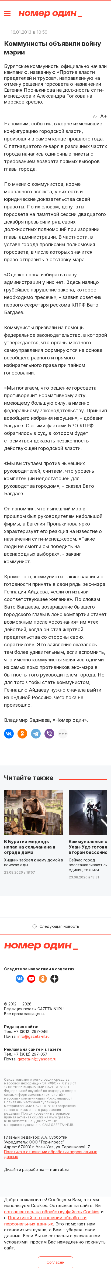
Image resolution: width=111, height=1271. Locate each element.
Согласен (55, 1262)
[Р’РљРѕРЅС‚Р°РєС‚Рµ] (9, 733)
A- (95, 116)
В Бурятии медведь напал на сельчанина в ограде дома (30, 847)
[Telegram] (36, 733)
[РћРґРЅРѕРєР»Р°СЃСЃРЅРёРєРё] (22, 733)
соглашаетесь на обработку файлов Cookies (51, 1211)
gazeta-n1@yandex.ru (37, 1059)
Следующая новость (59, 926)
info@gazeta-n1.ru (34, 1036)
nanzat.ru (59, 1169)
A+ (103, 116)
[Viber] (49, 733)
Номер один (50, 14)
